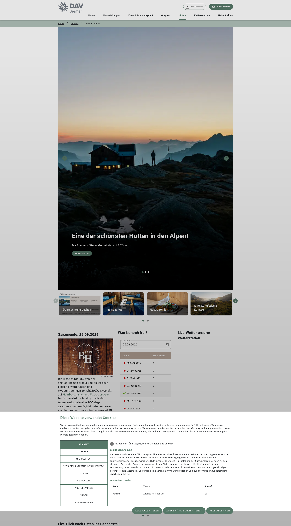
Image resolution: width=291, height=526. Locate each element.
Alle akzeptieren (147, 510)
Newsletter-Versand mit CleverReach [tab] (84, 466)
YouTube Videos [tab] (84, 488)
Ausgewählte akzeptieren (184, 510)
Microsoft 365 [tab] (84, 458)
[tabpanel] (170, 469)
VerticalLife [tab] (83, 480)
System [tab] (84, 473)
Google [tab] (84, 451)
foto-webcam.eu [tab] (84, 502)
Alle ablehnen (220, 510)
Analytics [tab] (84, 444)
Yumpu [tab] (84, 495)
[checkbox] (170, 444)
